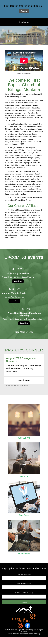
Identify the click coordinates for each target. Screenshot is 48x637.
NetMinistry (36, 634)
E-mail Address (24, 593)
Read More (24, 380)
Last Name (24, 583)
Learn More (18, 281)
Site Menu (24, 22)
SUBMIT (24, 602)
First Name (24, 574)
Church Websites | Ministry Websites (19, 634)
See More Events (24, 332)
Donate (24, 11)
